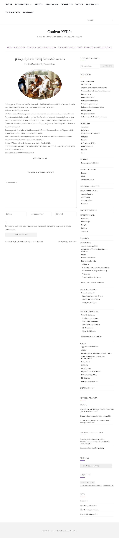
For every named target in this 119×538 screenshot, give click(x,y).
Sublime (84, 228)
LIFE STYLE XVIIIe (87, 215)
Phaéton (83, 405)
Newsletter (67, 4)
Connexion (84, 501)
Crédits (39, 4)
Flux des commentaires (89, 510)
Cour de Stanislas (88, 315)
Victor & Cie (108, 486)
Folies (83, 254)
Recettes (84, 204)
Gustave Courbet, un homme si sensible (95, 416)
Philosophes (86, 110)
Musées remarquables (89, 381)
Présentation (22, 4)
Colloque (84, 365)
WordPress (73, 531)
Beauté (84, 173)
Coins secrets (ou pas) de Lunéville (95, 267)
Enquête (84, 140)
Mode (83, 176)
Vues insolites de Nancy (91, 277)
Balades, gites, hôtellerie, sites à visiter (96, 353)
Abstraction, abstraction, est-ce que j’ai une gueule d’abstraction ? (97, 410)
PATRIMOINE (85, 243)
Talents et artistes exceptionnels (94, 117)
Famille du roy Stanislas (91, 325)
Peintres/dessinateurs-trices (92, 107)
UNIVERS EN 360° (87, 388)
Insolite (50, 48)
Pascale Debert (49, 64)
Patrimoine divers (88, 258)
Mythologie (84, 238)
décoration (85, 197)
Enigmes (84, 137)
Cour (83, 482)
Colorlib (58, 531)
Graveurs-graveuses (89, 104)
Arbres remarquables (89, 246)
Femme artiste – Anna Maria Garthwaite (24, 241)
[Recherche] (112, 20)
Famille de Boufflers (90, 321)
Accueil (8, 4)
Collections (85, 362)
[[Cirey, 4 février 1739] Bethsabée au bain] (40, 84)
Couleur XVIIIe (59, 31)
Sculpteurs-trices (88, 114)
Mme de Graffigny (78, 48)
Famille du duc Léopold (91, 299)
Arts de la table (87, 194)
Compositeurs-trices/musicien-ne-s (95, 91)
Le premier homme (66, 241)
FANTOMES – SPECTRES (89, 186)
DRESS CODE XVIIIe (88, 170)
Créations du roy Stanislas (91, 337)
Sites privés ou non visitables (92, 283)
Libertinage (85, 222)
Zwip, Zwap (99, 448)
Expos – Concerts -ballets (91, 371)
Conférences (92, 4)
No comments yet (40, 158)
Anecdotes (85, 127)
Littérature (85, 378)
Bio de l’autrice (12, 12)
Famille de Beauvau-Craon (92, 296)
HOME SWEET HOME (88, 191)
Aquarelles (29, 12)
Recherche (107, 66)
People (108, 48)
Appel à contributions (89, 347)
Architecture (86, 84)
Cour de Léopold (87, 293)
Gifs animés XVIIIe (88, 143)
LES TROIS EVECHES (88, 211)
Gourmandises (86, 200)
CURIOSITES (85, 124)
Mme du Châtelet (95, 48)
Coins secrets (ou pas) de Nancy (94, 271)
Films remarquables (88, 375)
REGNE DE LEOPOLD (88, 290)
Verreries (86, 274)
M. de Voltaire (61, 48)
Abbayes (85, 264)
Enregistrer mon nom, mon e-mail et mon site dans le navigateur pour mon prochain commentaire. (38, 227)
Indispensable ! (87, 146)
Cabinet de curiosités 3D (90, 133)
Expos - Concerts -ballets (32, 48)
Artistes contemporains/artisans (94, 88)
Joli (82, 153)
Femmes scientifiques (89, 101)
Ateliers (84, 350)
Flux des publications (88, 505)
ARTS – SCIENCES (87, 81)
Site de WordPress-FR (89, 514)
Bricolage (85, 130)
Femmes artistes (87, 97)
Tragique (84, 231)
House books (51, 4)
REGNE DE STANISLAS (89, 312)
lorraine (90, 482)
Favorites (85, 218)
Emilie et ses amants (90, 318)
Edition (79, 4)
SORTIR (83, 343)
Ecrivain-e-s (13, 48)
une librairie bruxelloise (91, 486)
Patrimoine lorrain (88, 261)
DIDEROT (84, 160)
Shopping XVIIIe (87, 179)
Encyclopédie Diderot (89, 163)
